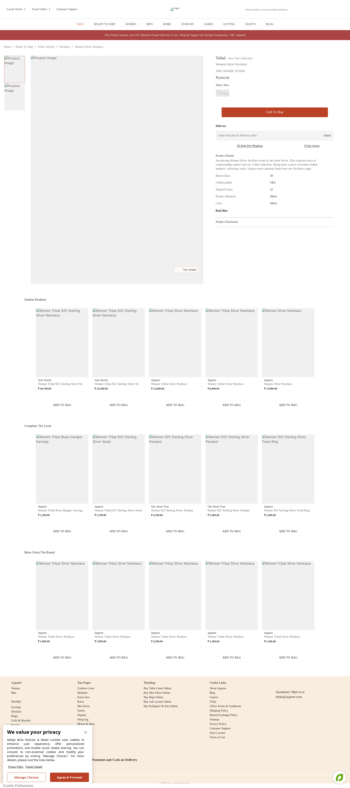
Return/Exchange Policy (223, 715)
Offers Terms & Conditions (225, 706)
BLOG (270, 24)
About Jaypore (218, 688)
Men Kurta (83, 706)
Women (15, 688)
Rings (14, 716)
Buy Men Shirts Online (157, 692)
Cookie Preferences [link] (18, 786)
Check (327, 135)
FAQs (213, 701)
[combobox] (268, 9)
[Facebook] (286, 682)
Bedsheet (82, 692)
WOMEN (130, 24)
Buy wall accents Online (157, 701)
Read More (222, 210)
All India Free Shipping (249, 145)
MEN (149, 24)
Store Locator (217, 732)
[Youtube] (301, 682)
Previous (33, 344)
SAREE (208, 24)
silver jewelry (46, 46)
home (7, 46)
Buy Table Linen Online (157, 688)
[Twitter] (294, 683)
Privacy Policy (15, 767)
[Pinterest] (309, 682)
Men (13, 692)
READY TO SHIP (104, 24)
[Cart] (323, 9)
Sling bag (82, 719)
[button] (303, 9)
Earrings (16, 707)
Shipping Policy (219, 710)
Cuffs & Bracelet (21, 720)
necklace (65, 46)
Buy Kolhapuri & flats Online (161, 706)
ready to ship (24, 46)
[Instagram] (278, 682)
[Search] (293, 9)
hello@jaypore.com (289, 697)
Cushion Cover (85, 688)
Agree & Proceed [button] (69, 777)
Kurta (80, 701)
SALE (80, 24)
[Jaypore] (175, 9)
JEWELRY (187, 24)
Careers (214, 697)
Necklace (16, 711)
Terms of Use (217, 737)
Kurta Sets (83, 697)
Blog (212, 692)
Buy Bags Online (153, 697)
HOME (167, 24)
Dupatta (81, 715)
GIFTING (229, 24)
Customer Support (220, 728)
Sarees (81, 710)
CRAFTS (250, 24)
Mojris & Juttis (86, 723)
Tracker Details (33, 767)
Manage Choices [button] (26, 777)
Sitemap (214, 719)
